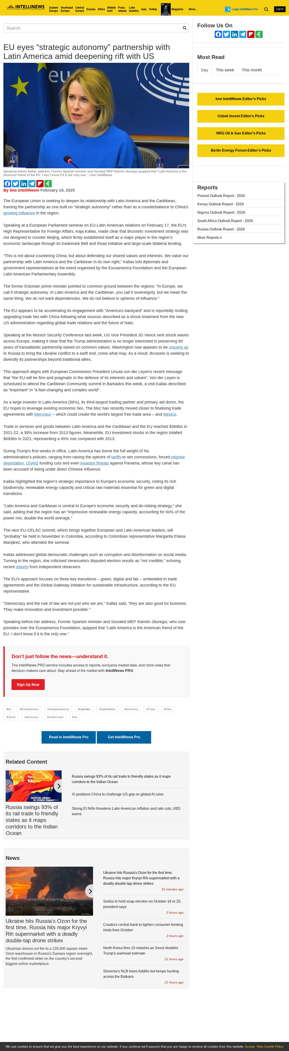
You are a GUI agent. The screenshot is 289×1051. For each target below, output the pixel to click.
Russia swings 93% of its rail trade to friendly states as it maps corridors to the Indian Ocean (32, 820)
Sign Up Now (28, 684)
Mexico (169, 414)
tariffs (116, 457)
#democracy (31, 717)
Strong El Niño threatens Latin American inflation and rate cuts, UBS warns (126, 811)
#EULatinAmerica (29, 709)
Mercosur (42, 414)
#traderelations (107, 709)
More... (193, 9)
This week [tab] (225, 70)
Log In (280, 9)
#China (168, 709)
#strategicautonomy (58, 709)
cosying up (178, 347)
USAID (32, 463)
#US (74, 717)
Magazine (177, 9)
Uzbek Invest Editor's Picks (241, 116)
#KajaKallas (84, 709)
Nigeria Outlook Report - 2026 (221, 212)
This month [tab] (252, 70)
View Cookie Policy (269, 1046)
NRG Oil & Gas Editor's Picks (241, 133)
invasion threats (94, 463)
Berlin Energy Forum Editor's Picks (241, 150)
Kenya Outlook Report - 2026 (220, 204)
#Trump (151, 709)
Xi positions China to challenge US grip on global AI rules (117, 794)
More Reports (208, 237)
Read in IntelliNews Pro (69, 737)
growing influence (19, 213)
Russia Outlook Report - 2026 (221, 229)
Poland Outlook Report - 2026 (221, 196)
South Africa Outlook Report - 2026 (225, 221)
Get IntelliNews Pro (124, 737)
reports (22, 567)
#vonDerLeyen (55, 717)
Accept (250, 1046)
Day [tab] (204, 70)
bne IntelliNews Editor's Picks (241, 99)
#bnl (8, 709)
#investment (131, 709)
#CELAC (11, 717)
